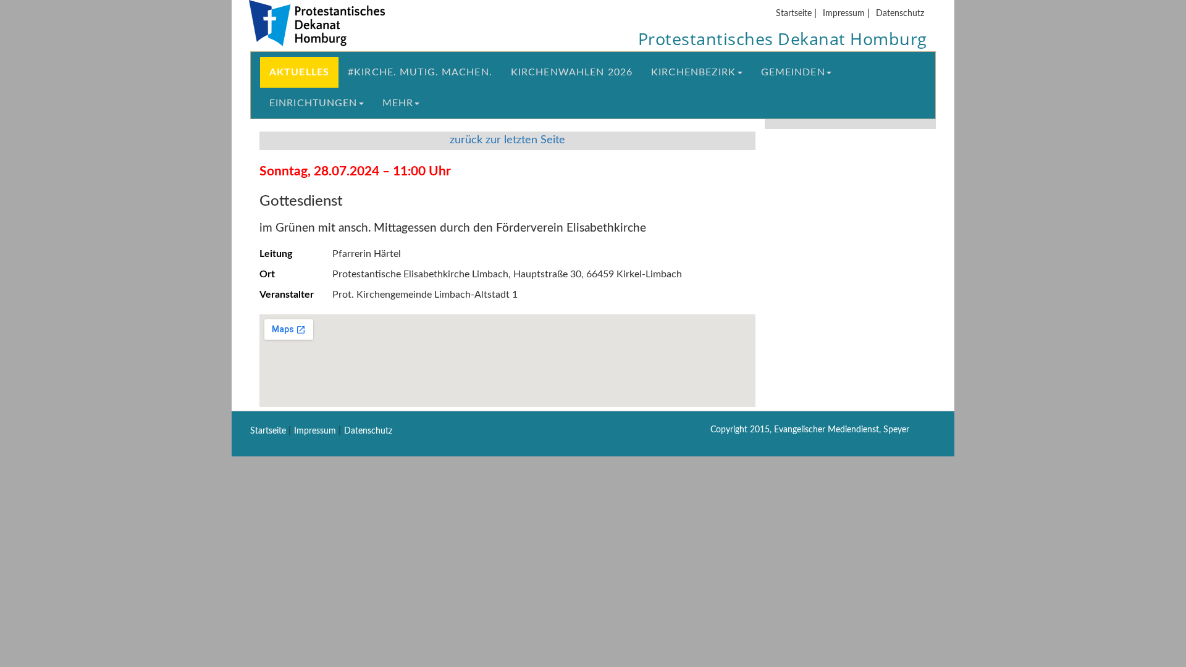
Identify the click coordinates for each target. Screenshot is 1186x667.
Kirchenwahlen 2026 (572, 72)
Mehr (397, 103)
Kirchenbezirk (693, 72)
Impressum (844, 13)
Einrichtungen (313, 103)
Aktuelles (299, 72)
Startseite (794, 13)
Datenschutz (900, 13)
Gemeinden (793, 72)
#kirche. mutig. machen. (420, 72)
